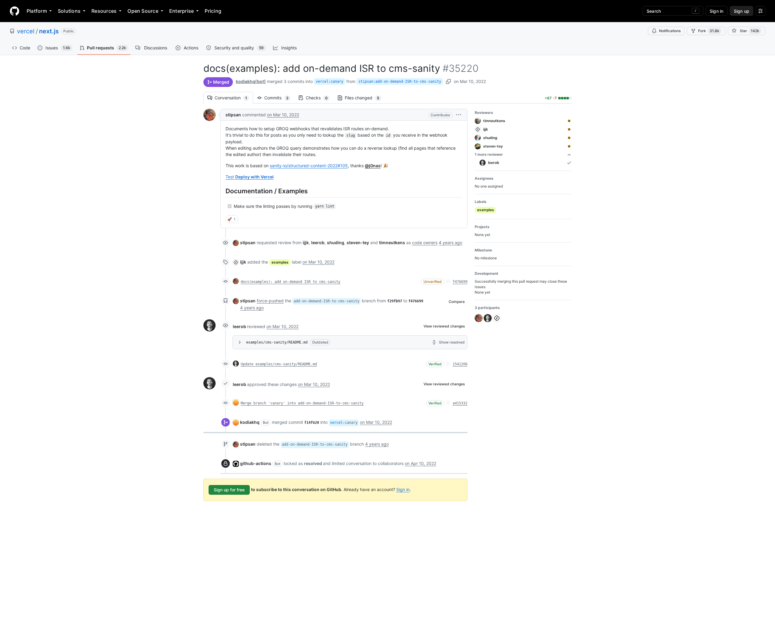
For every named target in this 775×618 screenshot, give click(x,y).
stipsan (233, 114)
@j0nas (373, 165)
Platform (37, 11)
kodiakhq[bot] (251, 81)
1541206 (460, 364)
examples (280, 262)
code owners (424, 242)
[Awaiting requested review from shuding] (569, 138)
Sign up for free (229, 489)
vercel (26, 31)
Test (250, 176)
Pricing (213, 11)
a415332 (460, 403)
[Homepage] (14, 11)
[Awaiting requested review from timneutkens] (569, 121)
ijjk (243, 261)
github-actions (255, 463)
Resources (104, 11)
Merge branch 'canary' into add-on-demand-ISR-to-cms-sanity (302, 403)
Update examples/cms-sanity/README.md (279, 364)
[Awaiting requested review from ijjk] (569, 129)
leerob (239, 326)
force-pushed (270, 300)
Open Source (142, 11)
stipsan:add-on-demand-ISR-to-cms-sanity (399, 81)
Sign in (403, 489)
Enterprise (181, 11)
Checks (320, 97)
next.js (49, 31)
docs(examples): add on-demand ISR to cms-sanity (290, 282)
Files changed (365, 97)
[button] (458, 114)
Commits (279, 97)
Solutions (69, 11)
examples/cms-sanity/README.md (277, 342)
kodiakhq (249, 422)
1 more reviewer (489, 154)
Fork (708, 30)
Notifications (670, 30)
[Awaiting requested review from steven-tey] (569, 146)
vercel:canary (329, 81)
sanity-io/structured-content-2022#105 (309, 165)
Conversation (234, 97)
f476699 (460, 282)
